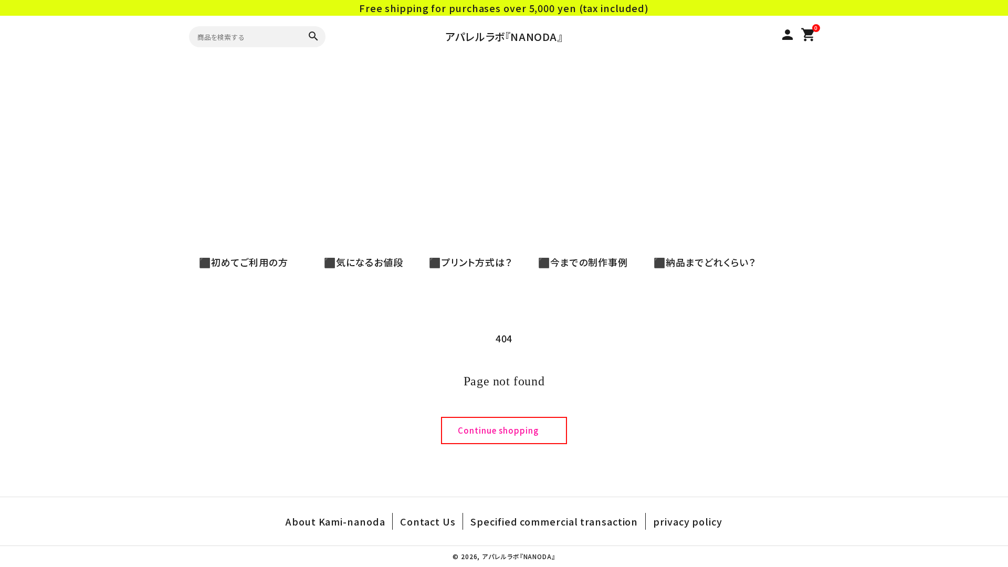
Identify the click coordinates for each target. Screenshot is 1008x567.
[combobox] (243, 36)
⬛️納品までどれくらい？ (700, 262)
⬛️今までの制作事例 (578, 262)
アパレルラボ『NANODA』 (503, 36)
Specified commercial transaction (554, 521)
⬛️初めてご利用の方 (248, 262)
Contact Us (427, 521)
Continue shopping (498, 430)
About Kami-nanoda (335, 521)
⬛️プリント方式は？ (465, 262)
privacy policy (687, 521)
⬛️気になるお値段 (358, 262)
